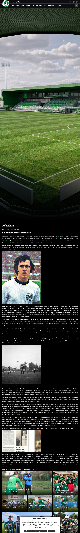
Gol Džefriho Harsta (53, 408)
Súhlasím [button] (28, 531)
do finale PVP (42, 397)
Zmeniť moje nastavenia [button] (40, 531)
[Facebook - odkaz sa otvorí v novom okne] (13, 2)
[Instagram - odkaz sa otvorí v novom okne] (16, 2)
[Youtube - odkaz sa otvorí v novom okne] (19, 2)
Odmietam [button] (51, 531)
